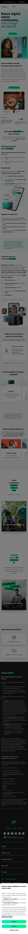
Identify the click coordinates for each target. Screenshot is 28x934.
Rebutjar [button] (14, 921)
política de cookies (7, 916)
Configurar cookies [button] (14, 930)
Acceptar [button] (14, 926)
